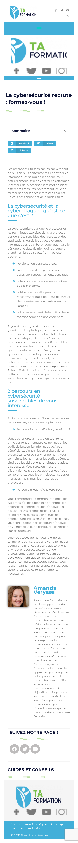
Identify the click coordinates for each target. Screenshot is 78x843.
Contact (16, 824)
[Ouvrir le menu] (39, 78)
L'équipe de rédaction (26, 828)
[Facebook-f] (55, 10)
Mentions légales (36, 824)
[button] (39, 28)
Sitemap (57, 824)
